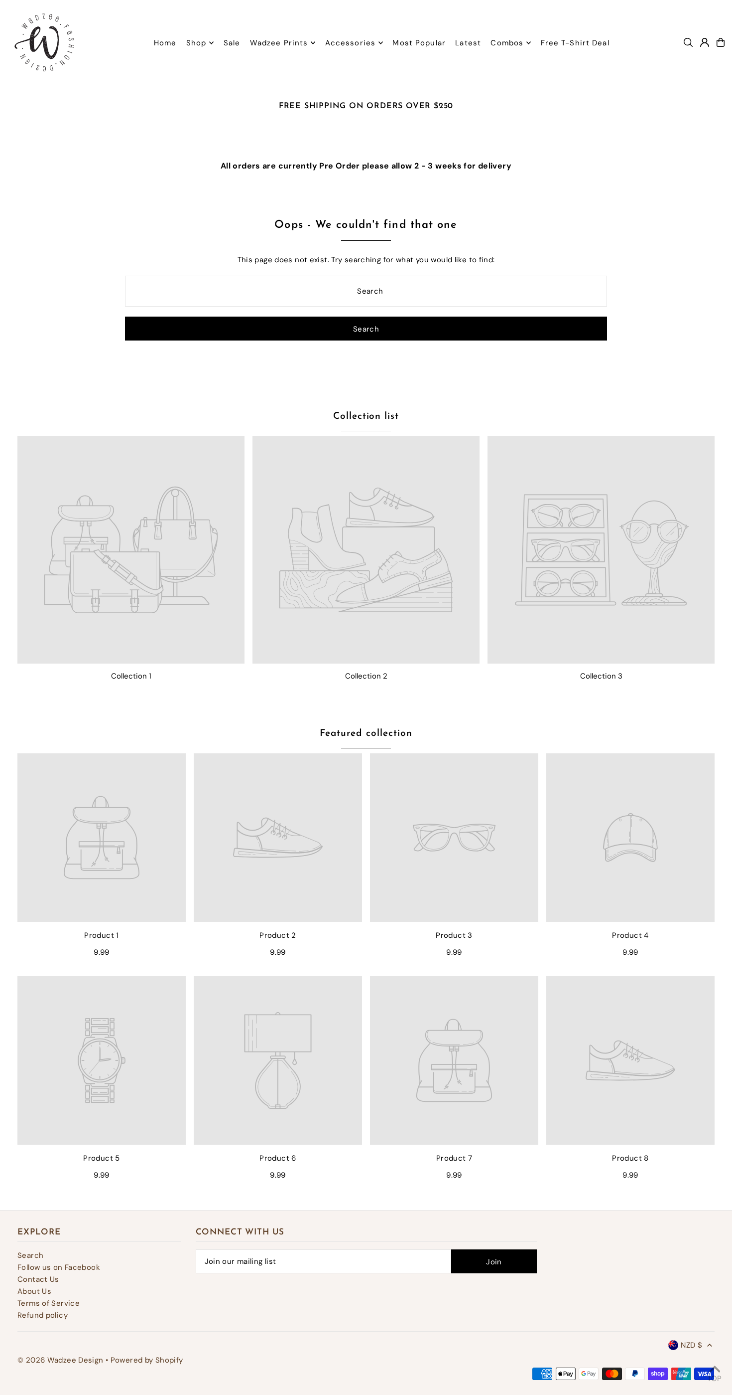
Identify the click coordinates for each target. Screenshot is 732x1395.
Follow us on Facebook (58, 1267)
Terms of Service (48, 1303)
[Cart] (721, 42)
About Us (34, 1291)
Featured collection (366, 733)
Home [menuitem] (165, 43)
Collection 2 (366, 676)
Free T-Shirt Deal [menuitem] (575, 43)
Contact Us (38, 1279)
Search (30, 1255)
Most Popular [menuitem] (419, 43)
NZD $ (691, 1345)
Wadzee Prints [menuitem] (279, 43)
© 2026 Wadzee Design (60, 1360)
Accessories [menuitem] (350, 43)
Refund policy (42, 1315)
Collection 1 (131, 676)
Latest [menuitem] (468, 43)
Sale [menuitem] (232, 43)
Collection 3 (601, 676)
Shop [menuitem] (196, 43)
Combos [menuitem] (506, 43)
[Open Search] (688, 42)
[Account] (704, 42)
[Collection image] (130, 550)
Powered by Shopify (147, 1360)
